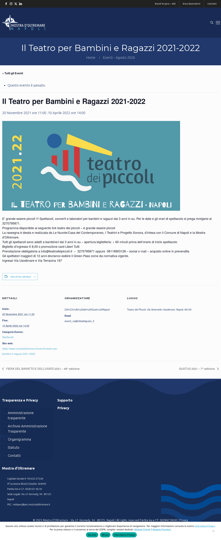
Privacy (183, 520)
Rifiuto (105, 534)
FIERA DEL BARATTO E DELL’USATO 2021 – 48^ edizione (43, 369)
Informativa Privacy (204, 526)
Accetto (92, 534)
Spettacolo (8, 337)
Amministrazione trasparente (21, 415)
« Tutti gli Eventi (12, 73)
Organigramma (19, 439)
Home (90, 57)
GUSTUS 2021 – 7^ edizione (197, 369)
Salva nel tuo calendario (20, 276)
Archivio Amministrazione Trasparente (27, 428)
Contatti (14, 455)
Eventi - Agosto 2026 (119, 57)
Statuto (13, 447)
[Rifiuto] (213, 532)
